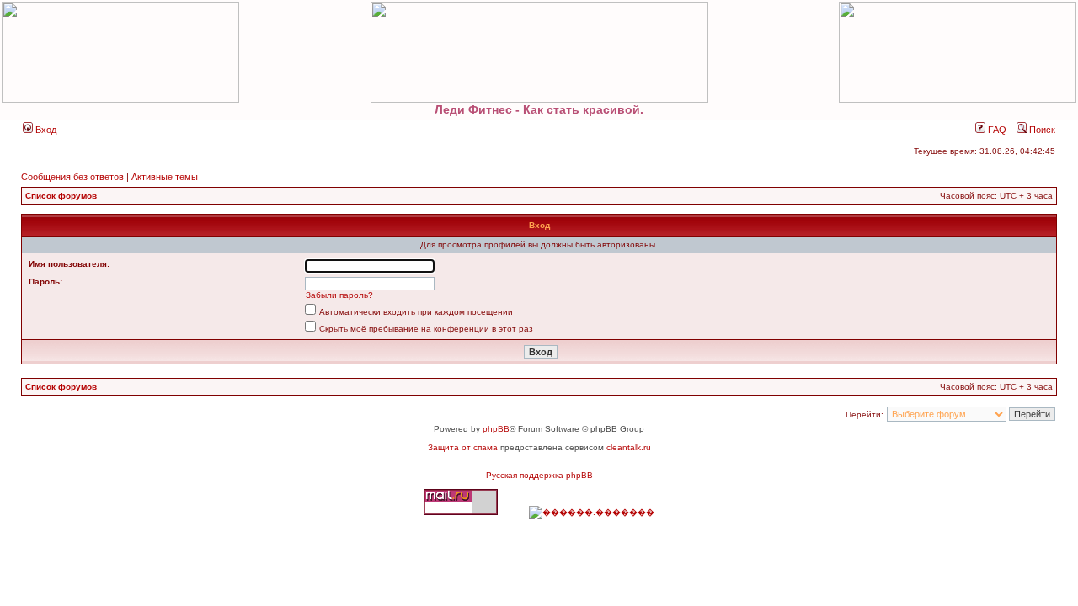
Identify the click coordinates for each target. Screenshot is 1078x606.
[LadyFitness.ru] (539, 52)
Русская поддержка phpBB (539, 475)
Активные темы (164, 177)
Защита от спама (463, 447)
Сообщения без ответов (72, 177)
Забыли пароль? (339, 295)
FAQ (995, 130)
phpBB (496, 428)
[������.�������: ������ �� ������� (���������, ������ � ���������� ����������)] (591, 512)
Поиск (1041, 130)
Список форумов (61, 195)
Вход (44, 130)
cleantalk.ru (628, 447)
